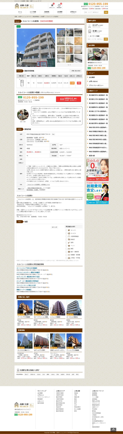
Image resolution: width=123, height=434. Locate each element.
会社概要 (59, 12)
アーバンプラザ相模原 (24, 317)
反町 (73, 374)
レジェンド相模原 (55, 317)
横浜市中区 (59, 401)
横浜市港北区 (60, 411)
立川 (75, 405)
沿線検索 (47, 12)
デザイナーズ (96, 403)
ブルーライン (30, 139)
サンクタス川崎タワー (24, 350)
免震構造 (94, 393)
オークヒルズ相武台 (72, 317)
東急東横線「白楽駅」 (33, 190)
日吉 (43, 374)
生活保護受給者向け (97, 421)
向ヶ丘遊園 (77, 409)
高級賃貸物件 (96, 427)
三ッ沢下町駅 (39, 141)
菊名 (58, 374)
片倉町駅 (37, 139)
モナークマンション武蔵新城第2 (41, 317)
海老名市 (58, 407)
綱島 (48, 374)
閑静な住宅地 (96, 401)
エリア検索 (33, 12)
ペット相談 (95, 397)
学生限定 (94, 409)
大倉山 (53, 374)
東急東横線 (30, 137)
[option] (25, 313)
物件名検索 (41, 403)
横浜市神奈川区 (36, 134)
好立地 (94, 419)
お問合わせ (73, 12)
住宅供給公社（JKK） (98, 417)
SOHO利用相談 (96, 413)
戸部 (75, 395)
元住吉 (38, 374)
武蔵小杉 (32, 374)
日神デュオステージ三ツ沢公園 (57, 350)
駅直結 (94, 411)
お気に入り (52, 5)
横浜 (77, 374)
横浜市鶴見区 (60, 409)
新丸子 (26, 374)
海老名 (76, 393)
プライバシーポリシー (44, 397)
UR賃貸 (94, 415)
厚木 (75, 411)
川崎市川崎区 (60, 393)
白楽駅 (36, 137)
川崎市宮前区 (60, 399)
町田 (75, 401)
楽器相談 (94, 399)
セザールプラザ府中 (39, 350)
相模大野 (76, 397)
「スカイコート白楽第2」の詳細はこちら (38, 184)
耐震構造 (94, 395)
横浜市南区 (59, 397)
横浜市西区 (59, 405)
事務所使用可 (96, 405)
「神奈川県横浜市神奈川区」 (35, 188)
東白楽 (68, 374)
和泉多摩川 (77, 407)
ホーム (20, 12)
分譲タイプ (95, 407)
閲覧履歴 (59, 5)
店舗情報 (36, 100)
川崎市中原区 (60, 395)
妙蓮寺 (62, 374)
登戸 (75, 403)
